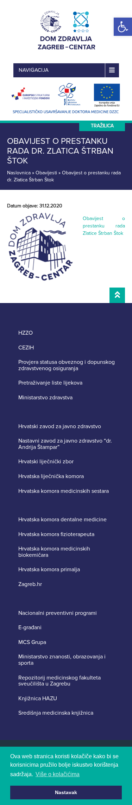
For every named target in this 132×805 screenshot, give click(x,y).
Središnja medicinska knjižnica (55, 713)
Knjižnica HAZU (37, 699)
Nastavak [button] (66, 792)
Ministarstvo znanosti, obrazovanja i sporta (62, 660)
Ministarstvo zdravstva (45, 398)
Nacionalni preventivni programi (57, 613)
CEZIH (26, 348)
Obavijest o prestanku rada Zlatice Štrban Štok (104, 225)
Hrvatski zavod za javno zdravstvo (59, 427)
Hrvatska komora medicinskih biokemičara (54, 552)
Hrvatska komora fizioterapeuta (56, 535)
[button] (123, 27)
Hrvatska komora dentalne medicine (62, 520)
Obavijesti (46, 173)
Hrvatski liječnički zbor (46, 462)
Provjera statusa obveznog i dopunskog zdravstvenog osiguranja (66, 365)
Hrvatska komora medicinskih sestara (63, 491)
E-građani (30, 628)
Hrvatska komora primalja (49, 570)
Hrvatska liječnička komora (51, 477)
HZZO (25, 333)
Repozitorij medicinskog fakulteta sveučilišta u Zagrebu (59, 681)
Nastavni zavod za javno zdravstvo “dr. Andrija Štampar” (65, 444)
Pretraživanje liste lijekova (50, 383)
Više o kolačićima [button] (58, 774)
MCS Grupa (32, 642)
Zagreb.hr (30, 584)
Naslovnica (19, 173)
